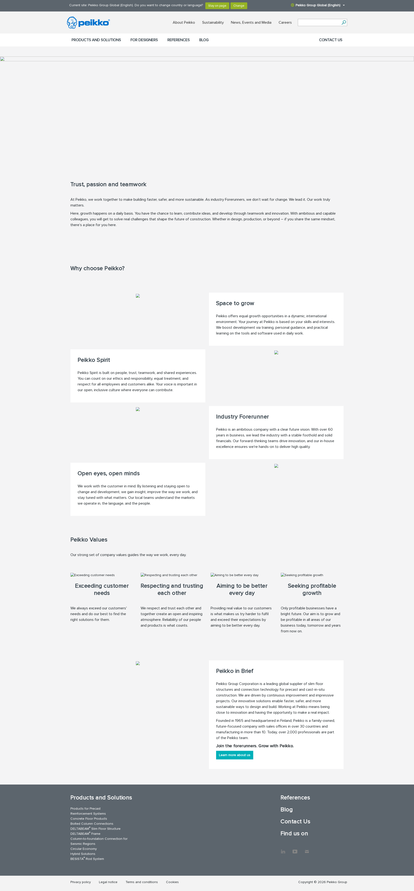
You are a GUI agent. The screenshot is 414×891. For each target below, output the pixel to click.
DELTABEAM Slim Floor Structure (95, 828)
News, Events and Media (251, 22)
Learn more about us (234, 755)
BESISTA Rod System (87, 858)
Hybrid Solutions (82, 854)
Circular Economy (83, 849)
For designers (144, 40)
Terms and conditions (142, 882)
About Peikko (184, 22)
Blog (204, 40)
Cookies (172, 882)
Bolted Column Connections (91, 824)
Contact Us (330, 40)
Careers (285, 22)
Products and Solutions (96, 40)
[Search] (344, 22)
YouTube (295, 849)
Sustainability (213, 22)
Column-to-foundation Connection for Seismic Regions (98, 841)
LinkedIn (283, 849)
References (178, 40)
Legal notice (108, 882)
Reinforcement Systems (88, 814)
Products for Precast (85, 809)
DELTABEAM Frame (85, 833)
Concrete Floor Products (88, 819)
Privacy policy (80, 882)
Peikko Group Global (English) (318, 5)
